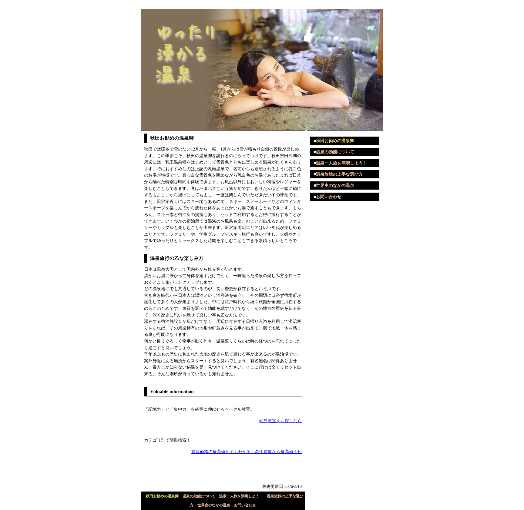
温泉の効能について (199, 496)
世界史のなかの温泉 (213, 505)
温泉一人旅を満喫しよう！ (241, 496)
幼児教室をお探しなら (280, 420)
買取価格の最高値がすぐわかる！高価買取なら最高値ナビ (246, 451)
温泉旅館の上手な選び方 (339, 174)
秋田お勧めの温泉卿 (162, 496)
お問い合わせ (245, 505)
